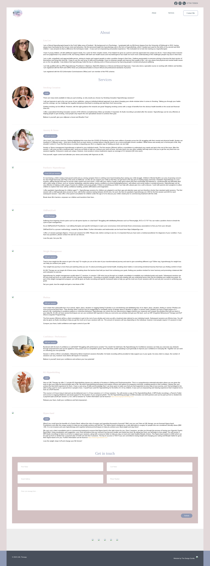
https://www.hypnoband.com (97, 437)
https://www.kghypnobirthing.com (122, 396)
